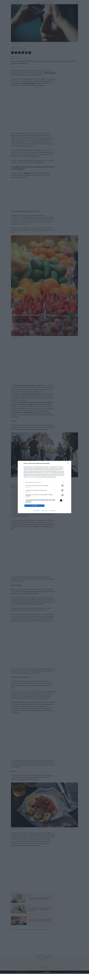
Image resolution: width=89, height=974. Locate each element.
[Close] (68, 463)
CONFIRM (34, 505)
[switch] (62, 485)
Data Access (44, 510)
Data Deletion (37, 510)
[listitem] (44, 482)
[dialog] (44, 487)
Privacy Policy (52, 510)
